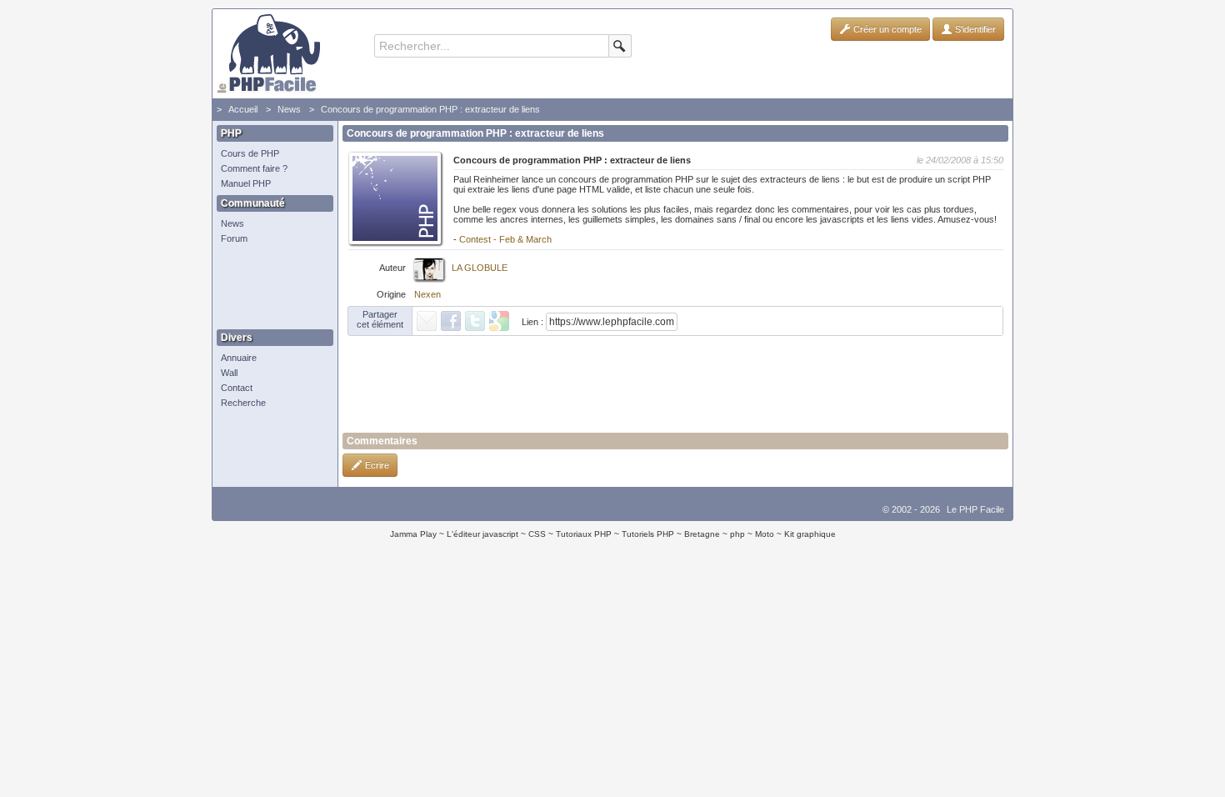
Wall (229, 373)
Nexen (427, 294)
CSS (537, 534)
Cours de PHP (250, 153)
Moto (764, 534)
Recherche (243, 403)
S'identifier (974, 29)
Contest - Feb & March (505, 239)
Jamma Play (413, 534)
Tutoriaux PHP (584, 534)
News (289, 109)
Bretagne (702, 534)
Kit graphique (810, 534)
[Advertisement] (271, 287)
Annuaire (239, 358)
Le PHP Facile (975, 509)
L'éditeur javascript (482, 534)
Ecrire (375, 465)
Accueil (243, 109)
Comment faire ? (254, 168)
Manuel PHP (246, 183)
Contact (236, 388)
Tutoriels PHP (648, 534)
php (737, 534)
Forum (234, 238)
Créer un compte (886, 29)
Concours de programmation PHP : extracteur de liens (430, 109)
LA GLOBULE (480, 268)
